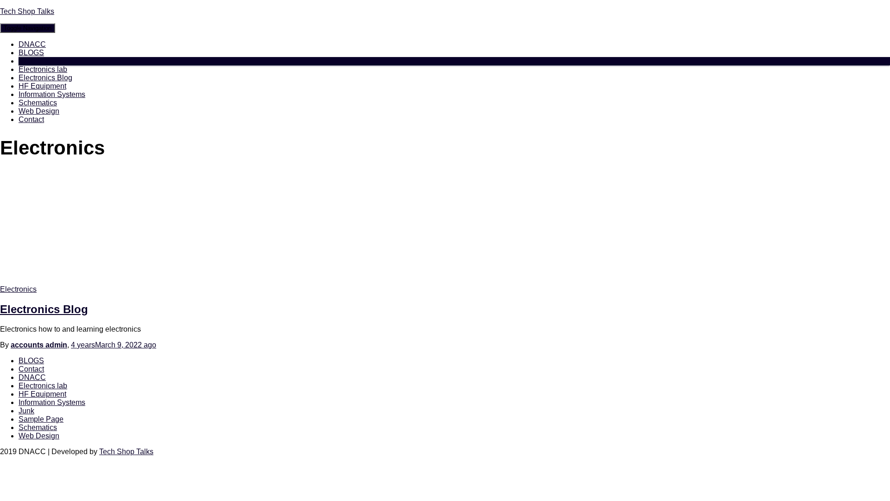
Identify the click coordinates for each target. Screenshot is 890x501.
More (27, 61)
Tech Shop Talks (126, 452)
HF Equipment (42, 86)
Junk (26, 411)
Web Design (39, 111)
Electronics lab (43, 69)
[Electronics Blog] (83, 281)
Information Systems (52, 94)
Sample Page (41, 419)
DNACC (32, 44)
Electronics (18, 289)
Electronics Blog (45, 78)
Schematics (38, 103)
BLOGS (31, 53)
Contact (31, 119)
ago (113, 345)
